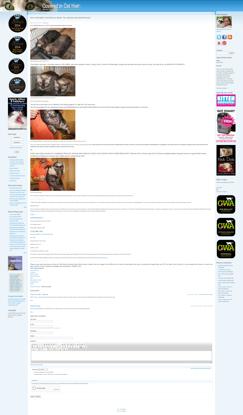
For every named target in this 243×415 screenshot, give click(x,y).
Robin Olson (45, 22)
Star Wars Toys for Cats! (16, 188)
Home (31, 13)
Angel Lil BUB (221, 282)
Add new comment (46, 286)
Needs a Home (34, 274)
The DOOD (219, 187)
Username (17, 137)
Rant (31, 278)
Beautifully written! (223, 265)
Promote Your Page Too (222, 191)
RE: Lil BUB (221, 274)
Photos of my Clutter (15, 171)
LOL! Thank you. (222, 295)
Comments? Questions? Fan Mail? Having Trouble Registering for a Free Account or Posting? (17, 301)
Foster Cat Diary (14, 168)
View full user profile (222, 88)
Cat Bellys (33, 272)
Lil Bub (220, 278)
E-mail (32, 324)
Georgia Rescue (34, 282)
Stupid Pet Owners (35, 276)
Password (17, 142)
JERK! (32, 284)
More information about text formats (200, 368)
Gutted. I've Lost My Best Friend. (18, 244)
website (36, 266)
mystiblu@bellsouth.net (36, 217)
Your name (33, 319)
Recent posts (13, 180)
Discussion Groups (14, 173)
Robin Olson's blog (41, 13)
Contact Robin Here (13, 305)
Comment (33, 341)
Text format (35, 369)
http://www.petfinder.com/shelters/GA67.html (41, 234)
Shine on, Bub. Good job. (224, 287)
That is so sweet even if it (224, 299)
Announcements (34, 270)
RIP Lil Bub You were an (224, 291)
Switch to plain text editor (36, 364)
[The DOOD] (217, 189)
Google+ (124, 409)
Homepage (33, 331)
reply (31, 300)
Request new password (16, 147)
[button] (35, 344)
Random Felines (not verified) (206, 294)
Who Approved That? (35, 280)
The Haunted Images (15, 214)
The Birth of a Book (14, 178)
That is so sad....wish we (39, 294)
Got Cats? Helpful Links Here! (17, 175)
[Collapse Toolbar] (211, 350)
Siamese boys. (35, 306)
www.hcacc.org (104, 257)
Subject (32, 336)
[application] (121, 353)
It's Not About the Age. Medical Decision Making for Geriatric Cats (17, 248)
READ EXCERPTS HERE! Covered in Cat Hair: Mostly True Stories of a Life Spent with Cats (17, 163)
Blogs (35, 13)
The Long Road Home (15, 216)
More (25, 207)
